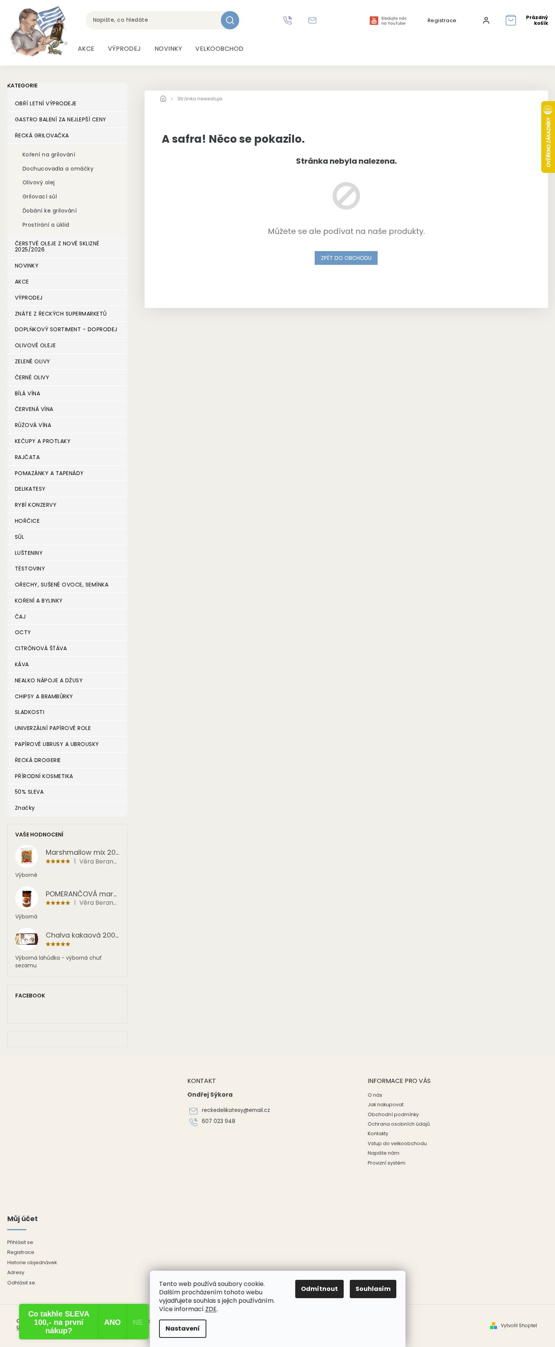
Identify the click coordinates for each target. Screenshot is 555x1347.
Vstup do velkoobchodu (397, 1143)
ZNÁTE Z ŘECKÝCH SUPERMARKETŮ (61, 313)
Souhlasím (373, 1288)
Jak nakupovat (386, 1104)
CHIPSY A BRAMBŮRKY (44, 696)
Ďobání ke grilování (50, 210)
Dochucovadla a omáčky (58, 168)
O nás (375, 1095)
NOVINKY (27, 265)
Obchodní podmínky (393, 1114)
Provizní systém (386, 1163)
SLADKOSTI (30, 712)
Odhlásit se (21, 1282)
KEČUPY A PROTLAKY (43, 441)
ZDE (211, 1309)
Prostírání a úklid (46, 225)
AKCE (22, 281)
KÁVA (22, 664)
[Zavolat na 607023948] (288, 20)
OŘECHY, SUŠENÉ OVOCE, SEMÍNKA (62, 584)
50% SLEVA (29, 792)
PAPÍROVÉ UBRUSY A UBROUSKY (57, 744)
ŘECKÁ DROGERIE (38, 760)
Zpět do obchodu (346, 258)
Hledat (233, 20)
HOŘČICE (27, 521)
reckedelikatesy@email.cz (236, 1110)
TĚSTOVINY (30, 568)
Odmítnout (319, 1288)
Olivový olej (39, 182)
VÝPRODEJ (29, 297)
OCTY (23, 632)
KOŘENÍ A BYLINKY (39, 600)
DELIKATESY (30, 489)
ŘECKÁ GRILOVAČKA (42, 135)
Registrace (442, 20)
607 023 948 (218, 1121)
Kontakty (378, 1133)
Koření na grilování (49, 154)
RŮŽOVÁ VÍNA (33, 425)
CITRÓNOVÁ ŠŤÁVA (41, 648)
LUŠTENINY (29, 553)
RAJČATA (27, 457)
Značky (25, 808)
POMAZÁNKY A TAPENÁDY (49, 473)
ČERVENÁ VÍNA (34, 409)
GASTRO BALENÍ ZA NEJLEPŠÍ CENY (60, 119)
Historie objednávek (32, 1262)
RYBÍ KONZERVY (36, 505)
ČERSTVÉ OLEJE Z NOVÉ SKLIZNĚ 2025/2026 (57, 247)
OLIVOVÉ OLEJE (35, 345)
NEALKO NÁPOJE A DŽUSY (49, 680)
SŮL (19, 537)
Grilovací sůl (40, 196)
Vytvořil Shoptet (519, 1326)
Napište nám (383, 1153)
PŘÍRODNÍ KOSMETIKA (44, 776)
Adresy (15, 1272)
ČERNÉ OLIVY (32, 377)
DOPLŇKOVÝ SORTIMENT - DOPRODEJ (66, 329)
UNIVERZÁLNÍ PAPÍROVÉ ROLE (53, 728)
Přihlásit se (20, 1242)
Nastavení (183, 1328)
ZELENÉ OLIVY (32, 361)
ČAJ (20, 616)
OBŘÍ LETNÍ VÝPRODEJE (46, 103)
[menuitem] (86, 49)
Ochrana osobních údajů (399, 1124)
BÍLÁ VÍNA (27, 393)
